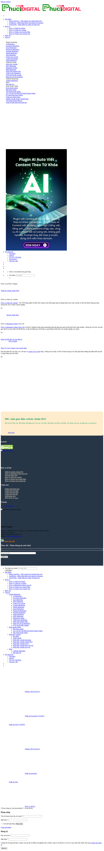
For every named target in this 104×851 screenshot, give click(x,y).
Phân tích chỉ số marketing (21, 623)
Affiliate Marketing (19, 651)
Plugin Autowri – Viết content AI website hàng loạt (25, 21)
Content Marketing (19, 605)
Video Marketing (18, 614)
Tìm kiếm (8, 570)
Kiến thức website (15, 634)
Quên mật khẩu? (6, 827)
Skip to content (5, 2)
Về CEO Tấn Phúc (15, 257)
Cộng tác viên (13, 261)
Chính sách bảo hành (11, 491)
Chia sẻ (7, 37)
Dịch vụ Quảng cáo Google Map (19, 32)
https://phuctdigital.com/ (14, 536)
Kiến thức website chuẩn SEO (22, 642)
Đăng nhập (19, 824)
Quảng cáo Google (19, 603)
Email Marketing (18, 609)
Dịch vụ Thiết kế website (17, 28)
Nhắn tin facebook (31, 773)
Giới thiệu (12, 254)
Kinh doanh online (15, 627)
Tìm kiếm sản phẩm (11, 568)
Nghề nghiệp (17, 638)
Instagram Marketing (19, 611)
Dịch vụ (7, 26)
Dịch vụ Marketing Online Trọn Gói (12, 327)
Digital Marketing (14, 594)
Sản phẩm (8, 19)
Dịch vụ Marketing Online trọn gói (16, 474)
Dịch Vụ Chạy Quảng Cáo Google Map (14, 348)
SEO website (13, 341)
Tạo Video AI (9, 263)
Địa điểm (16, 636)
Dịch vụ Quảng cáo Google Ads (15, 481)
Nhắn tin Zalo (13, 782)
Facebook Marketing (19, 598)
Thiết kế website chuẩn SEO (10, 291)
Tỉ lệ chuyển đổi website (21, 625)
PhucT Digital (9, 506)
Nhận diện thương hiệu (20, 622)
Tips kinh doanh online (20, 633)
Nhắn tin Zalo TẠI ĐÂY (17, 724)
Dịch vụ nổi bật (30, 806)
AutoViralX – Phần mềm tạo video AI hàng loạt (24, 24)
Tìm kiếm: (12, 275)
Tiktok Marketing (18, 607)
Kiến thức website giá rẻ (21, 643)
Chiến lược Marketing (20, 620)
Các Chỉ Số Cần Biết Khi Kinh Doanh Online (28, 631)
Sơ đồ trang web (10, 496)
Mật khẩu (4, 820)
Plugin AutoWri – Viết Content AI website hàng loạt (25, 574)
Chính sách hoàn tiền (11, 492)
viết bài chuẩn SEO (12, 315)
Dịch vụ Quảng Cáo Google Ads (19, 34)
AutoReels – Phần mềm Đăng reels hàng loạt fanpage (26, 23)
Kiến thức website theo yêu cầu (23, 645)
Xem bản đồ (9, 541)
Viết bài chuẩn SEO (11, 475)
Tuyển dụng (13, 259)
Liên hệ (11, 255)
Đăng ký (4, 848)
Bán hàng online (18, 629)
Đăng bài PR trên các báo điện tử (11, 339)
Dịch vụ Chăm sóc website (17, 30)
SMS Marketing (18, 616)
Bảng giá (8, 35)
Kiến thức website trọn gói (21, 647)
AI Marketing (17, 596)
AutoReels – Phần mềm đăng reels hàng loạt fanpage (26, 576)
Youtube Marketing (19, 612)
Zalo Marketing (18, 600)
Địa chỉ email (6, 835)
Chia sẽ (7, 592)
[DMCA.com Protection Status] (7, 448)
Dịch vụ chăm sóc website (9, 303)
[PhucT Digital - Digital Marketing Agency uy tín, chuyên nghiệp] (41, 12)
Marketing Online (12, 324)
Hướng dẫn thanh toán (12, 489)
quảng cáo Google (34, 351)
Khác (10, 649)
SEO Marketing (18, 601)
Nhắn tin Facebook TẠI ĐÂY (34, 716)
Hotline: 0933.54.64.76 (32, 691)
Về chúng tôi (9, 252)
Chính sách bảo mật (11, 494)
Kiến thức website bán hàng (22, 640)
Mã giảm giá (17, 653)
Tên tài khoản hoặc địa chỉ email (12, 816)
